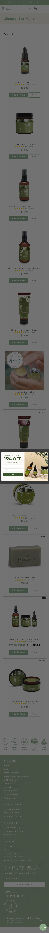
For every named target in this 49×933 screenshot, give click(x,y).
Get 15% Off (13, 474)
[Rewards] (43, 927)
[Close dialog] (46, 454)
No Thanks (12, 478)
